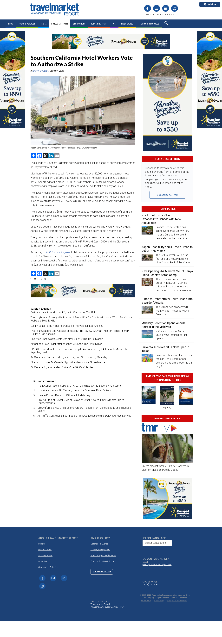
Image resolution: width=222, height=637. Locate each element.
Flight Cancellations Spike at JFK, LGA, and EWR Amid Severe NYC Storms (80, 385)
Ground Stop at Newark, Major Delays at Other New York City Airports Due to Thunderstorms (81, 401)
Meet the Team (45, 549)
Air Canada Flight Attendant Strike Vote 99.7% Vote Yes (62, 367)
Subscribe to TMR (167, 195)
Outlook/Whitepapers (100, 549)
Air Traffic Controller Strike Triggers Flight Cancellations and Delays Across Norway (84, 415)
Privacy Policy (159, 600)
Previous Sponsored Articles (103, 555)
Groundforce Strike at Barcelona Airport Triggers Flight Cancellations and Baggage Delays (84, 409)
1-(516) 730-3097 (150, 584)
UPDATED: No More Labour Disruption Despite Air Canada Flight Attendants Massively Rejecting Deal (79, 351)
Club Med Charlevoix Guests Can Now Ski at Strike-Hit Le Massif (67, 338)
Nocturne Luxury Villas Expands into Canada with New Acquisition (161, 219)
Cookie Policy (146, 600)
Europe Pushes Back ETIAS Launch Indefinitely (64, 395)
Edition (212, 4)
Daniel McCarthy (41, 70)
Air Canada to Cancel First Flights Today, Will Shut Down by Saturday (69, 357)
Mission (42, 544)
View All (167, 407)
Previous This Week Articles (103, 561)
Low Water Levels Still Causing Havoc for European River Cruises (74, 390)
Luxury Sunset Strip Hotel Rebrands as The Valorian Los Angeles (67, 325)
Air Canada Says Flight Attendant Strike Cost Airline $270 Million (66, 344)
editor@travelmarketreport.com (157, 564)
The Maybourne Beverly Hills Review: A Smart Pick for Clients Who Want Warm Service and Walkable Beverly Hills (82, 319)
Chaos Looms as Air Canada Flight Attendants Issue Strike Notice (68, 362)
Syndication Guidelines (48, 567)
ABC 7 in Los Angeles (58, 252)
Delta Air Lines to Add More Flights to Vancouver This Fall (63, 312)
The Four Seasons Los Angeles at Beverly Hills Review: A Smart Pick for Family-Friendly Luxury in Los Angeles (80, 332)
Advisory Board (45, 555)
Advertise (42, 561)
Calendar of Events (99, 544)
